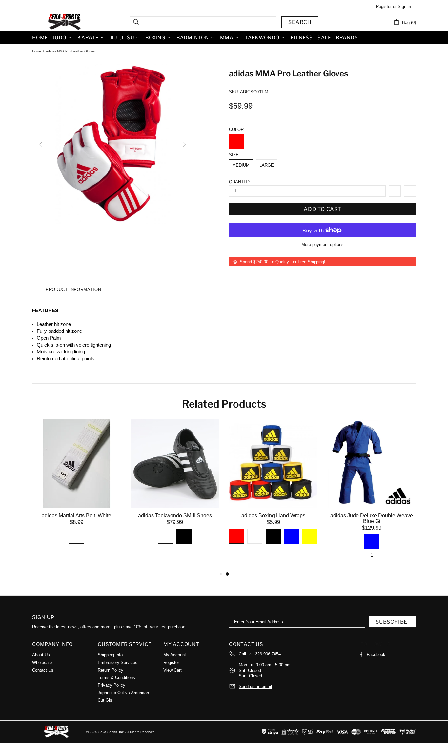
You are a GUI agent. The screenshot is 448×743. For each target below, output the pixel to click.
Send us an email (255, 686)
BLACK (184, 536)
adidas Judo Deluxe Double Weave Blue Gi (371, 518)
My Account (174, 655)
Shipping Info (110, 655)
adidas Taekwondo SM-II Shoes (175, 515)
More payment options (322, 244)
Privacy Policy (111, 685)
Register (384, 6)
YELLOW (309, 536)
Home (36, 51)
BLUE (291, 536)
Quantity (240, 181)
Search (300, 22)
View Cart (172, 670)
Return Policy (110, 670)
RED (236, 141)
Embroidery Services (117, 662)
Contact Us (42, 670)
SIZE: (234, 154)
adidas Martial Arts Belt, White (76, 515)
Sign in (404, 6)
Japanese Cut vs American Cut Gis (123, 696)
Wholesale (42, 662)
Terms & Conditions (116, 677)
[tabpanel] (273, 489)
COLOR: (237, 129)
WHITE (76, 536)
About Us (41, 655)
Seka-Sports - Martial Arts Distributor (65, 22)
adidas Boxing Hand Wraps (273, 515)
